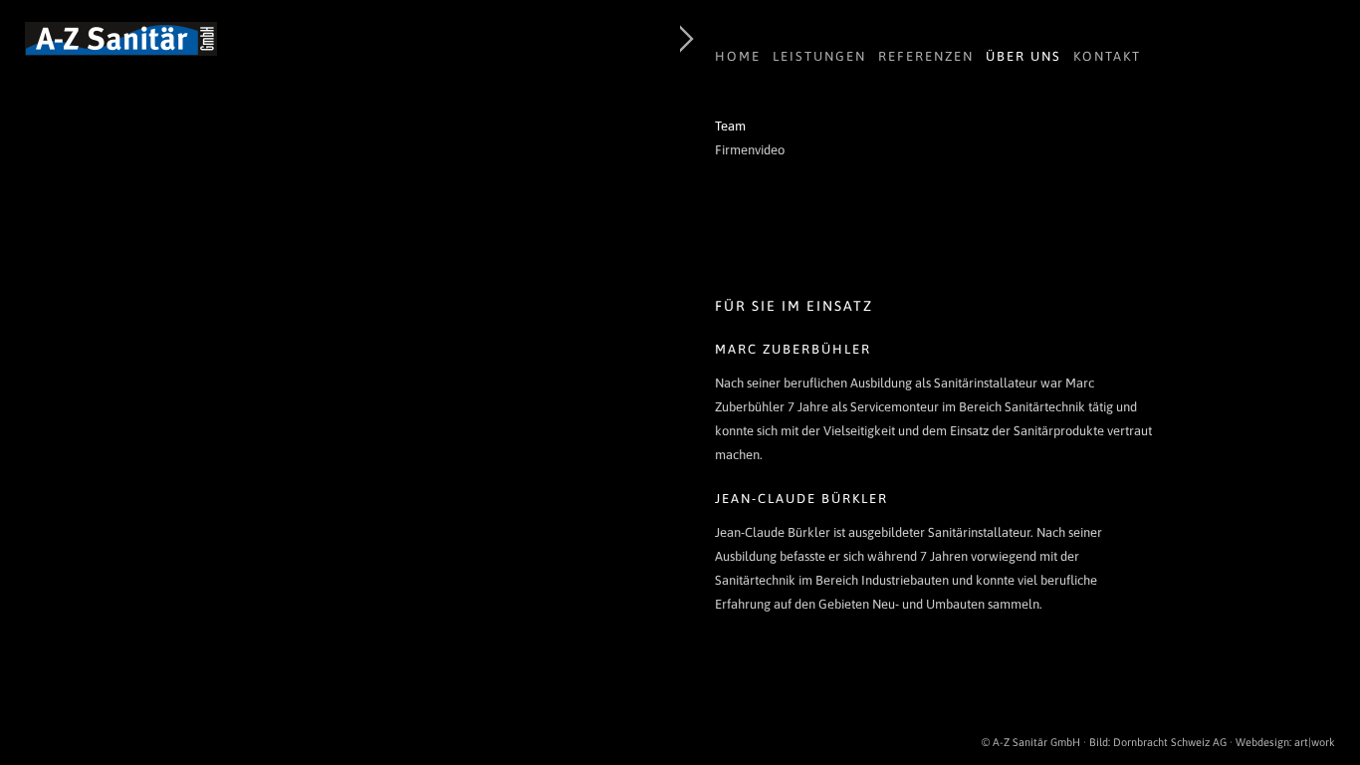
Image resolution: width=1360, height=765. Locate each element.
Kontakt (1107, 56)
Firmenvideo (750, 149)
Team (730, 126)
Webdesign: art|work (1285, 742)
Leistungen (819, 56)
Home (738, 56)
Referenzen (926, 56)
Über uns (1023, 56)
